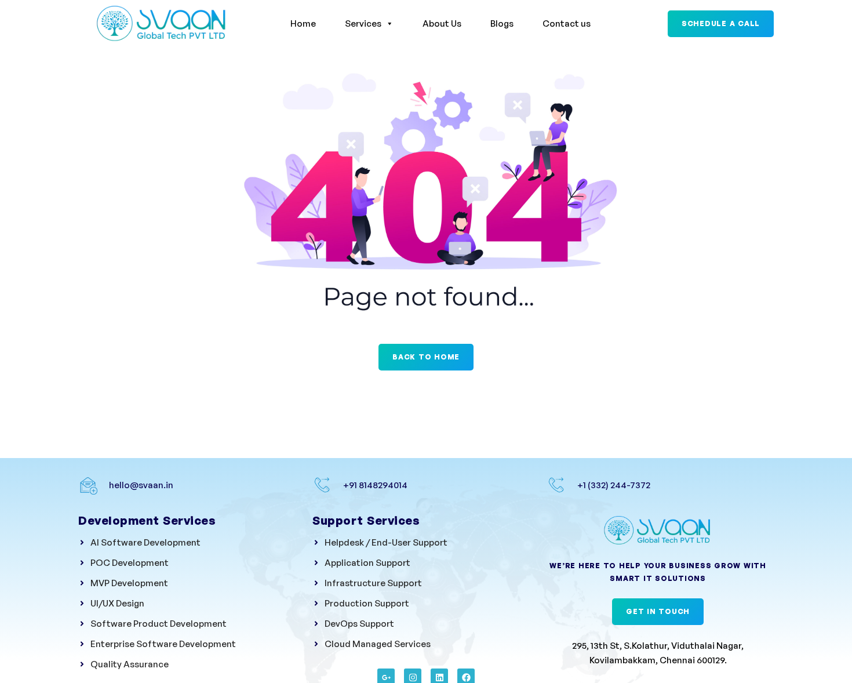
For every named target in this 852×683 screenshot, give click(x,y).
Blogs (502, 23)
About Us (442, 23)
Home (303, 23)
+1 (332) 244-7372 (613, 485)
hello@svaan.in (141, 485)
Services (363, 23)
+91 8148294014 (375, 485)
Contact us (566, 23)
